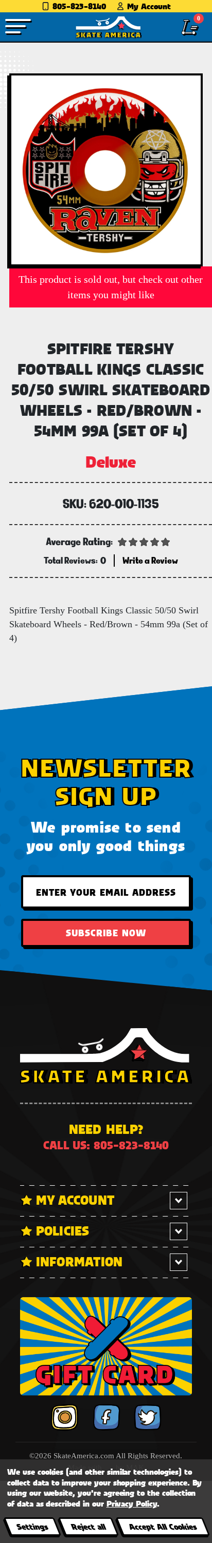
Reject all (88, 1526)
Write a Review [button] (150, 560)
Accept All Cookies (163, 1526)
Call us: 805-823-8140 (106, 1145)
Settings (32, 1526)
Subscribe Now (106, 932)
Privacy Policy (132, 1503)
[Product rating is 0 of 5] (144, 541)
